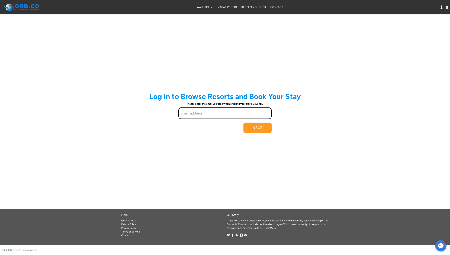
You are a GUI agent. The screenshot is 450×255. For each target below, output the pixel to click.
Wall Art (203, 7)
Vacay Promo (227, 7)
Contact (276, 7)
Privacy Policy (128, 228)
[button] (440, 245)
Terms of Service (130, 231)
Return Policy (128, 224)
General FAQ (128, 220)
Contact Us (127, 235)
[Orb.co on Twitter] (228, 235)
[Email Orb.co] (245, 235)
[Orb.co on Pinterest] (237, 235)
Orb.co (13, 249)
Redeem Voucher (253, 7)
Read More (270, 228)
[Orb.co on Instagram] (241, 235)
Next (257, 128)
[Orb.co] (21, 7)
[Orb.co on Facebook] (232, 235)
